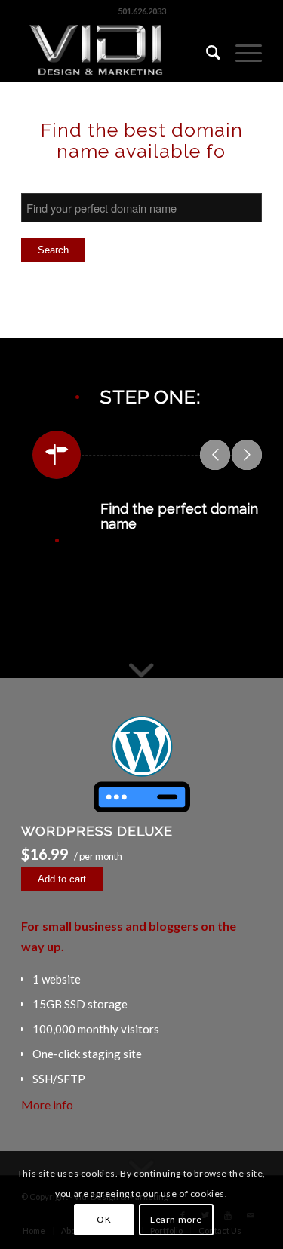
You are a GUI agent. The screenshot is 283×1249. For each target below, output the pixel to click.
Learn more (176, 1219)
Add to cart (62, 879)
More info (47, 1104)
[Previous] (215, 455)
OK (104, 1219)
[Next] (247, 455)
